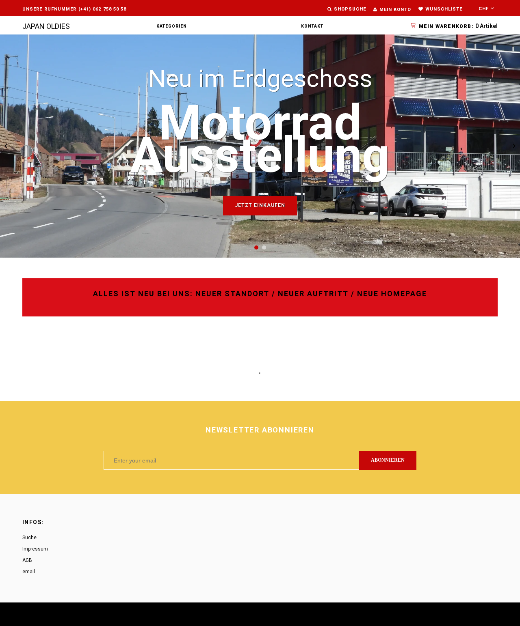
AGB (27, 560)
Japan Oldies (46, 26)
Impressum (35, 549)
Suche (29, 537)
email (28, 571)
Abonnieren (388, 460)
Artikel (458, 26)
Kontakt (312, 26)
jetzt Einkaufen (260, 205)
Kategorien (171, 26)
